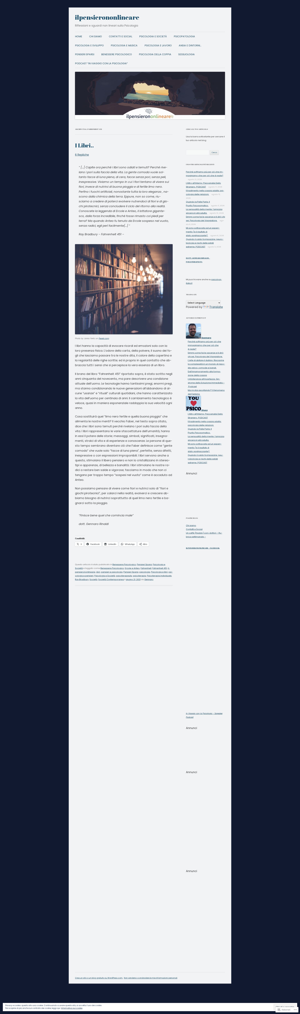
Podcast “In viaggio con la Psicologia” (101, 63)
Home (78, 36)
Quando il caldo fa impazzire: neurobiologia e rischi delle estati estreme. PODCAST (204, 243)
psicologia (144, 571)
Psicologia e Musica (124, 45)
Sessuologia (186, 54)
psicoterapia (139, 575)
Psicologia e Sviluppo (89, 45)
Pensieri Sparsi (84, 54)
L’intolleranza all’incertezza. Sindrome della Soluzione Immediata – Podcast (206, 383)
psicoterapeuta (124, 575)
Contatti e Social (120, 36)
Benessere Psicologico (116, 54)
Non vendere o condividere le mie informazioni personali (150, 978)
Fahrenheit (146, 568)
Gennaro (148, 579)
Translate (216, 307)
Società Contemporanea (111, 579)
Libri (98, 571)
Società (93, 579)
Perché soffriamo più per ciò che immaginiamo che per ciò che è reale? (204, 345)
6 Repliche (82, 155)
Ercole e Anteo (132, 568)
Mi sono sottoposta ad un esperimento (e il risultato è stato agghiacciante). (203, 232)
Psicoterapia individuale (159, 575)
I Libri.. (84, 145)
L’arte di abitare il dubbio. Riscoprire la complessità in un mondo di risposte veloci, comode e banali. (206, 364)
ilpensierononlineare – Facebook (203, 548)
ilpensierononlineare (107, 17)
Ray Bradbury (82, 579)
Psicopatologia (184, 36)
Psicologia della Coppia (155, 54)
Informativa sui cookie (71, 1008)
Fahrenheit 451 (159, 568)
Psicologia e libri (159, 571)
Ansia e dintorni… (190, 45)
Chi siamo (95, 36)
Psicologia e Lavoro (158, 45)
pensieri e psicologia (111, 571)
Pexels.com (104, 338)
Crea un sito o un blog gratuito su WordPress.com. (99, 978)
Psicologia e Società (153, 36)
